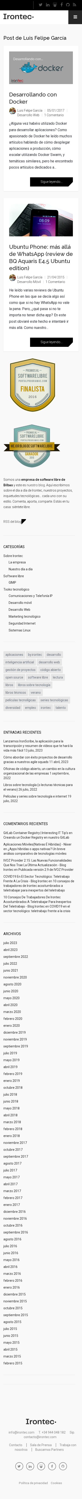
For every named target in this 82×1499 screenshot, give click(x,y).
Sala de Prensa (41, 1445)
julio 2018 (10, 1094)
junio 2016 (10, 1253)
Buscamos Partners (49, 1449)
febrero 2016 (12, 1280)
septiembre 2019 (15, 1046)
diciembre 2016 (14, 1211)
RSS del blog (12, 521)
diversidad (12, 708)
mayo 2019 (11, 1060)
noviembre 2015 (15, 1301)
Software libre (13, 576)
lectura (58, 677)
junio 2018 (10, 1101)
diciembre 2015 (14, 1294)
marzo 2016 (12, 1274)
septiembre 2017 (15, 1156)
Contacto (15, 1445)
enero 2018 (11, 1136)
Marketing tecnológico (25, 616)
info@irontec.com (21, 1432)
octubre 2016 (13, 1225)
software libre (38, 677)
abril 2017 (10, 1184)
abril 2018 (10, 1115)
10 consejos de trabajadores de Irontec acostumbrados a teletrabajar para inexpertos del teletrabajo (38, 885)
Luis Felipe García (29, 110)
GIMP (12, 582)
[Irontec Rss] (74, 5)
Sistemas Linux (20, 630)
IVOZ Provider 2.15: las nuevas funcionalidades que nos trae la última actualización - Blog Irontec (37, 865)
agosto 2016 (12, 1239)
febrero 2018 (12, 1129)
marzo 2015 (12, 1356)
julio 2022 (10, 963)
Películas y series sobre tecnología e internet (35, 796)
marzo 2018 (12, 1122)
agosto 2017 (12, 1163)
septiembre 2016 (15, 1232)
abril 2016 (10, 1267)
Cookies (56, 1483)
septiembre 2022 (15, 957)
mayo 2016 (11, 1260)
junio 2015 (10, 1336)
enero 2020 (11, 1025)
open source (14, 677)
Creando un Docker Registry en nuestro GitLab (36, 837)
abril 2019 (10, 1067)
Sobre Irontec (13, 556)
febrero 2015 (12, 1363)
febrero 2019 (12, 1074)
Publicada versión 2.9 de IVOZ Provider (46, 869)
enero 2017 (11, 1205)
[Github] (67, 5)
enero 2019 (11, 1081)
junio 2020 (10, 991)
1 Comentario (54, 115)
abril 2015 (10, 1349)
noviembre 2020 (15, 977)
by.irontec (35, 654)
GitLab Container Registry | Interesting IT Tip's (35, 833)
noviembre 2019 (15, 1039)
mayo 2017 (11, 1177)
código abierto (50, 670)
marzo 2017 (12, 1191)
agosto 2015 (12, 1322)
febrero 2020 (12, 1019)
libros (9, 685)
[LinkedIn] (47, 5)
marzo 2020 (12, 1012)
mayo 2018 (11, 1108)
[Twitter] (40, 5)
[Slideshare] (55, 5)
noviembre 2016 (15, 1218)
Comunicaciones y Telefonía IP (31, 596)
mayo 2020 (11, 998)
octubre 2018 (13, 1087)
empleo (30, 708)
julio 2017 (10, 1170)
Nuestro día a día (21, 569)
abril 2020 (10, 1005)
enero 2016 (11, 1287)
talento (61, 708)
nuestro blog (36, 485)
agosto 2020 (12, 984)
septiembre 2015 (15, 1315)
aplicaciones (14, 654)
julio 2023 (10, 943)
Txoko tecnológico (16, 589)
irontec (46, 708)
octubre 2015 (13, 1308)
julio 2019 (10, 1053)
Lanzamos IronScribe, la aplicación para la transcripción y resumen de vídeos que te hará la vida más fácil (38, 745)
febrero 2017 (12, 1198)
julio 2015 (10, 1329)
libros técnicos (15, 692)
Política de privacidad (33, 1483)
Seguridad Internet (22, 623)
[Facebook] (61, 5)
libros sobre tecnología (34, 685)
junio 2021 (10, 970)
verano (36, 692)
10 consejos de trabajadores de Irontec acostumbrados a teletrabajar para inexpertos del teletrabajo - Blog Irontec (37, 901)
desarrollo (54, 654)
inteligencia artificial (19, 662)
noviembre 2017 (15, 1143)
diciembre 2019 (14, 1032)
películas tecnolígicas (20, 700)
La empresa (17, 562)
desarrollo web (49, 662)
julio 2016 (10, 1246)
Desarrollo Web (28, 115)
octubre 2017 (13, 1149)
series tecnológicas (54, 700)
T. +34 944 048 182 (52, 1432)
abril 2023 (10, 950)
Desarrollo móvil (29, 282)
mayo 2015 (11, 1342)
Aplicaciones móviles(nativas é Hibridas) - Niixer (37, 844)
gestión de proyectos (20, 670)
